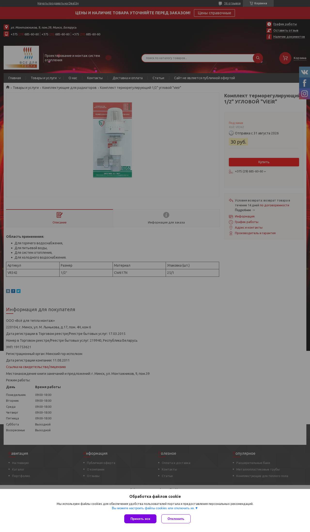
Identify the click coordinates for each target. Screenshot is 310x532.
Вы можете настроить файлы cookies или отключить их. (153, 508)
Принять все (140, 519)
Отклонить (176, 519)
